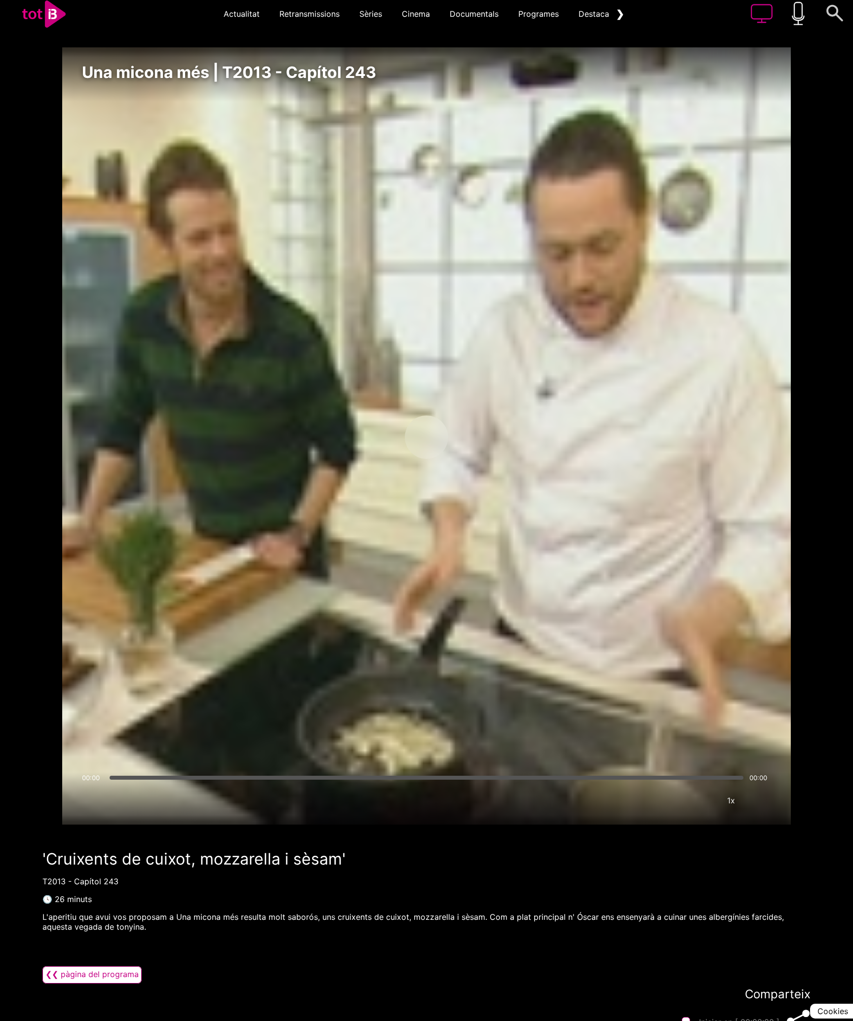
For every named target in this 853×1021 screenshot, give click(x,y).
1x (731, 800)
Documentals (474, 14)
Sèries (370, 14)
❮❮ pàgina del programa (92, 974)
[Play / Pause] (426, 437)
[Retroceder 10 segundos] (374, 437)
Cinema (416, 14)
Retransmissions (309, 14)
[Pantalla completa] (760, 800)
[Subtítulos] (671, 800)
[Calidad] (701, 800)
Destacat (595, 14)
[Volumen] (92, 800)
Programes (538, 14)
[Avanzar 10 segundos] (478, 437)
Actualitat (242, 14)
